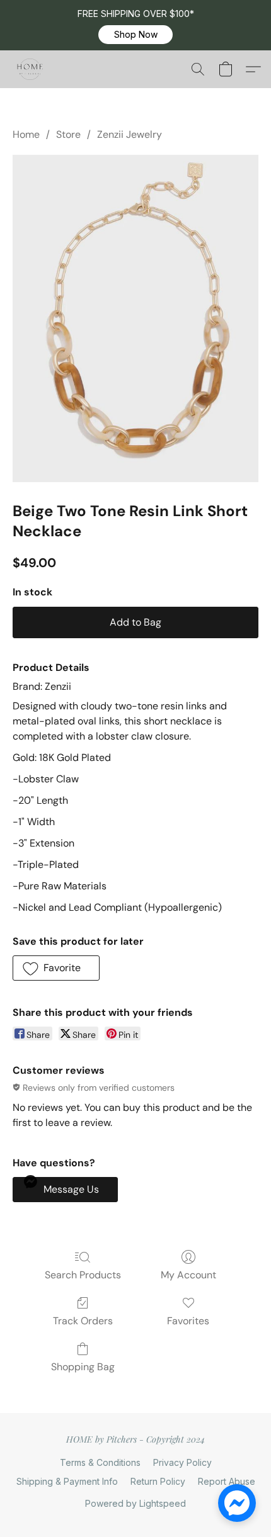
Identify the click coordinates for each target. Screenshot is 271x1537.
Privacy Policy (182, 1462)
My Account (188, 1274)
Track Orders (83, 1320)
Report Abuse (226, 1481)
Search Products (83, 1274)
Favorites (188, 1320)
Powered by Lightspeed (135, 1503)
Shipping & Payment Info (67, 1481)
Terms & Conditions (100, 1462)
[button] (135, 34)
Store (68, 134)
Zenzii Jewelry (129, 134)
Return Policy (157, 1481)
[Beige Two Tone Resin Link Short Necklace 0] (135, 318)
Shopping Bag (83, 1366)
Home (26, 134)
